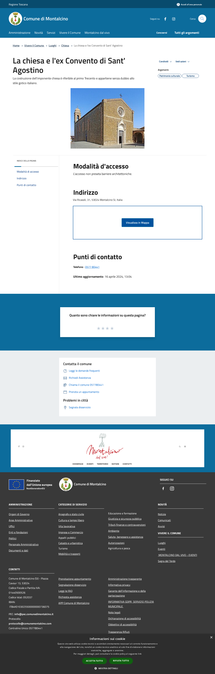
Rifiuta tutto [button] (121, 660)
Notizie (162, 514)
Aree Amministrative (21, 520)
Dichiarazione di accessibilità (124, 618)
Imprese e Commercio (70, 532)
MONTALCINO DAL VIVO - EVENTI (177, 555)
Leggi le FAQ (65, 591)
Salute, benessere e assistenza (125, 537)
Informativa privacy (119, 585)
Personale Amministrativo (23, 544)
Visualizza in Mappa (137, 223)
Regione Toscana (18, 4)
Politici (12, 538)
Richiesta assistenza (70, 597)
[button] (107, 668)
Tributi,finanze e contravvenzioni (127, 525)
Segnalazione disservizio (72, 585)
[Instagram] (172, 18)
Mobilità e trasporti (69, 554)
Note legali (114, 612)
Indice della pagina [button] (26, 160)
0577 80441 (92, 267)
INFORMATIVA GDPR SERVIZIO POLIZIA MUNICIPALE (131, 604)
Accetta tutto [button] (94, 660)
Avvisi (161, 526)
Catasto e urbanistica (70, 543)
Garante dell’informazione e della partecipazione (127, 593)
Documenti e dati (18, 550)
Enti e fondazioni (18, 532)
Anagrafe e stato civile (71, 514)
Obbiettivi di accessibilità (122, 624)
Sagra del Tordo (166, 561)
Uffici (12, 526)
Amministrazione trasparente (125, 579)
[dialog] (107, 654)
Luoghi (52, 45)
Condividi (164, 61)
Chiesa (65, 45)
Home (16, 45)
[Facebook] (164, 18)
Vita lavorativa (66, 526)
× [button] (211, 637)
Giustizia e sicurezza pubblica (124, 519)
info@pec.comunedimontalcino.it (33, 614)
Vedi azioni (181, 61)
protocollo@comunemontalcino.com (30, 623)
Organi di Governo (19, 514)
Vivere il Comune (34, 45)
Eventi (161, 549)
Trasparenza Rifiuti (119, 632)
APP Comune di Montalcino (73, 603)
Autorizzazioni (116, 543)
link (139, 653)
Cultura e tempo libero (71, 520)
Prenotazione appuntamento (74, 579)
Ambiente (113, 531)
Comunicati (164, 520)
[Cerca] (202, 19)
